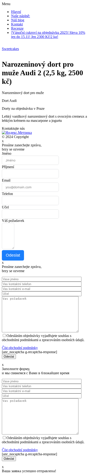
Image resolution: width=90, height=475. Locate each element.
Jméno (6, 153)
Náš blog (17, 20)
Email (6, 180)
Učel (5, 207)
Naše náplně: (20, 16)
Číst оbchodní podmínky (20, 348)
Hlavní (16, 12)
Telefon (7, 194)
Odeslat (13, 255)
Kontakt (17, 24)
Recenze (17, 28)
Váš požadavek (13, 221)
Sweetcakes (10, 49)
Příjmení (8, 167)
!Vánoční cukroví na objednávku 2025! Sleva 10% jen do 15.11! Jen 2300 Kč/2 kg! (48, 35)
